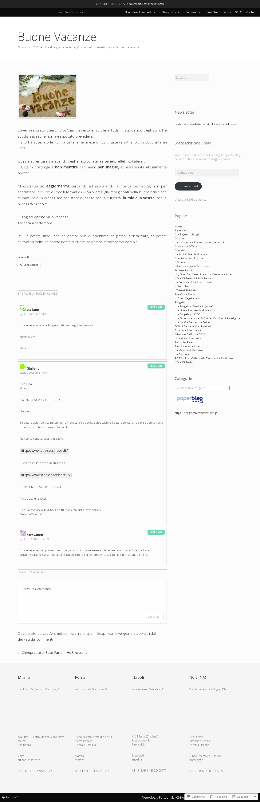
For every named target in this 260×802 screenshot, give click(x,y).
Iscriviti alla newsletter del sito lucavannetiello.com (206, 124)
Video (227, 12)
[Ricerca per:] (208, 77)
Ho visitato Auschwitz (188, 338)
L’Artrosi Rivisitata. (186, 290)
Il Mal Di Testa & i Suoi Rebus (193, 278)
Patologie (191, 12)
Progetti (180, 302)
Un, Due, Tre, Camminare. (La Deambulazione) (204, 274)
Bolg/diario (79, 47)
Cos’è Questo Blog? (187, 234)
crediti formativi (95, 47)
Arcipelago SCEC (190, 314)
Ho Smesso (77, 652)
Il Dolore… (181, 262)
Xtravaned (35, 535)
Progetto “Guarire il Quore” (196, 306)
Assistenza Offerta (186, 246)
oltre (46, 47)
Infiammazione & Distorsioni (192, 266)
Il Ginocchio (182, 286)
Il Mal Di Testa (184, 362)
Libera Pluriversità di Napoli (196, 310)
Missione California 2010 (190, 334)
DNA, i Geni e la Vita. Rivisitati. (193, 326)
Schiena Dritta (183, 270)
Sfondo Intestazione (187, 346)
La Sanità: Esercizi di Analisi (191, 254)
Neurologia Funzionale (138, 12)
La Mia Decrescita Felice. (195, 322)
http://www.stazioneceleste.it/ (45, 475)
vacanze (134, 47)
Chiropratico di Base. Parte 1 (41, 652)
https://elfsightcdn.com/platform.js (196, 413)
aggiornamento (62, 47)
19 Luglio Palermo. (186, 342)
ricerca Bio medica (117, 47)
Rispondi (156, 307)
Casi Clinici (213, 12)
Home (178, 226)
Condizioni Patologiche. (189, 258)
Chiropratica (169, 12)
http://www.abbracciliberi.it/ (44, 450)
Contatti (251, 12)
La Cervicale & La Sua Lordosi (193, 282)
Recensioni (181, 230)
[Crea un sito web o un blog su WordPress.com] (3, 797)
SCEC (238, 12)
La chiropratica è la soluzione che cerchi (199, 242)
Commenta (153, 616)
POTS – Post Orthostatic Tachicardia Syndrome (204, 358)
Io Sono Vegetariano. (188, 298)
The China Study (185, 294)
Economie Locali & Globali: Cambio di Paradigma (210, 318)
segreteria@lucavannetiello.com (145, 4)
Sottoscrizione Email (193, 143)
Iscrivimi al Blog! (188, 186)
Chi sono (180, 238)
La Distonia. (182, 354)
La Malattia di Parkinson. (190, 350)
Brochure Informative (188, 330)
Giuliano (33, 368)
